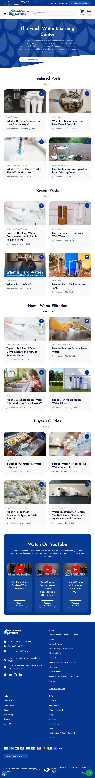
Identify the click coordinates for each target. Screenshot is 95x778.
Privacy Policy (86, 767)
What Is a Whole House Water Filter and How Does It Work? (24, 401)
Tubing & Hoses (55, 657)
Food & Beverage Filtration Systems (63, 662)
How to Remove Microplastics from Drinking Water (69, 170)
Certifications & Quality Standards (62, 733)
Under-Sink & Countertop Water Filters (64, 676)
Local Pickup (54, 724)
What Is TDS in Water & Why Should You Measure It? (23, 170)
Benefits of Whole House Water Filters (66, 401)
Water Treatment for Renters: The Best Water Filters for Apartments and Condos (69, 515)
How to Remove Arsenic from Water (69, 349)
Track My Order (10, 700)
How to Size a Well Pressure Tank (69, 286)
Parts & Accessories (57, 671)
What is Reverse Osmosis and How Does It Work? (23, 122)
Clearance (53, 667)
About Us (53, 700)
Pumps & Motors (55, 639)
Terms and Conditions (68, 767)
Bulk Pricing (8, 714)
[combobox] (55, 13)
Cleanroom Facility (56, 710)
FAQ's (51, 737)
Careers (52, 719)
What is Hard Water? (19, 284)
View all (46, 84)
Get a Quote (9, 705)
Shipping (7, 710)
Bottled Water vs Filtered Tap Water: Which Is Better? (69, 465)
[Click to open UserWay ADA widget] (4, 773)
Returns (7, 719)
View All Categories (57, 688)
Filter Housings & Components (61, 648)
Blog (51, 714)
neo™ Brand (54, 705)
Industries (53, 728)
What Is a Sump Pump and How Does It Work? (67, 122)
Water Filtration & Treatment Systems (63, 634)
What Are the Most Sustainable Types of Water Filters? (22, 515)
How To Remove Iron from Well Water (67, 234)
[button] (82, 12)
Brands (53, 3)
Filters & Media (55, 653)
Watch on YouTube (20, 604)
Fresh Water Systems (19, 768)
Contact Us (63, 3)
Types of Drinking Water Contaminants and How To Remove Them (22, 236)
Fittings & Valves (55, 644)
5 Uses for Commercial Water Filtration (23, 465)
